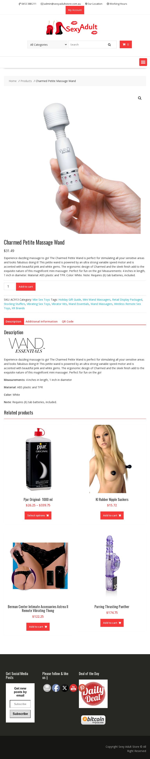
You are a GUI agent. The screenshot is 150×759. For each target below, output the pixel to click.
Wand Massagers (101, 304)
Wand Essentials (79, 304)
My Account (75, 10)
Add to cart (26, 286)
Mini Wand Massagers (97, 299)
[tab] (13, 321)
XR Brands (18, 308)
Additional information (42, 321)
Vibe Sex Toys (41, 299)
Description (13, 321)
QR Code (67, 321)
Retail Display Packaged (127, 299)
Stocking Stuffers (14, 304)
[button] (143, 62)
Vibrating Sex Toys (38, 304)
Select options (36, 515)
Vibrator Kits (59, 304)
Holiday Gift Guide (69, 299)
